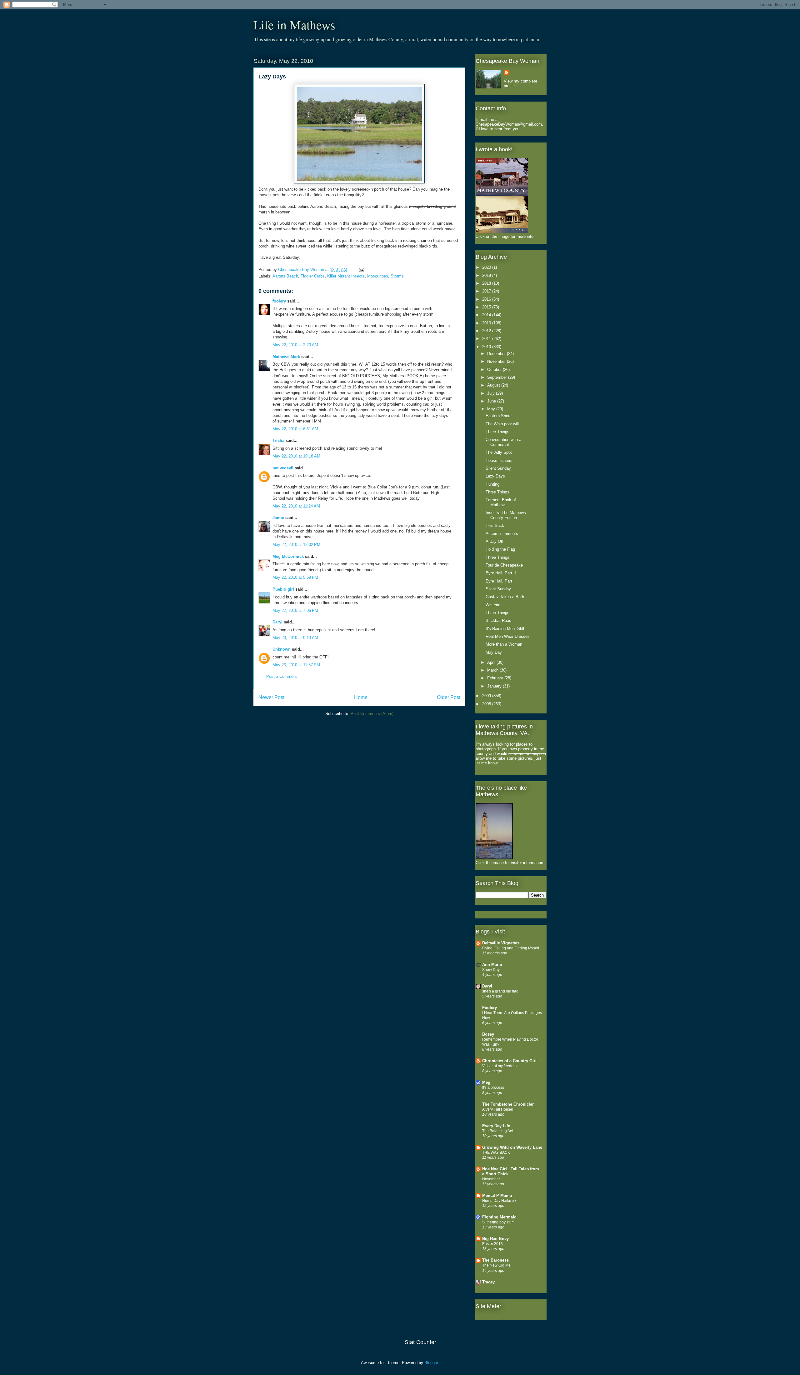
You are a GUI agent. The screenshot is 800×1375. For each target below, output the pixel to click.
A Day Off (494, 541)
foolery (279, 301)
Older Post (448, 697)
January (495, 686)
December (497, 353)
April (492, 662)
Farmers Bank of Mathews (501, 502)
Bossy (488, 1034)
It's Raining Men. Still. (505, 628)
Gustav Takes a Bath (505, 596)
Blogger (431, 1362)
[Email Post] (360, 269)
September (497, 377)
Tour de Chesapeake (504, 565)
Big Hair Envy (495, 1238)
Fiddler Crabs (313, 276)
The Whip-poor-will (502, 424)
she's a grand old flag (500, 991)
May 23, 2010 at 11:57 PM (296, 664)
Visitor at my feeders (499, 1066)
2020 (487, 267)
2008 (487, 704)
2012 (487, 330)
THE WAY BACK (496, 1152)
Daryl (277, 622)
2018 (487, 283)
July (491, 393)
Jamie (278, 517)
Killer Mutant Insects (346, 276)
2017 (487, 291)
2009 (487, 695)
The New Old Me (496, 1265)
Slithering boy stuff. (498, 1222)
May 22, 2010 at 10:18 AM (296, 456)
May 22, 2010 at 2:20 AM (295, 344)
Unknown (281, 649)
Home (361, 697)
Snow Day (491, 970)
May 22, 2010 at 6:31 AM (295, 429)
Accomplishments (502, 533)
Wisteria (493, 604)
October (495, 369)
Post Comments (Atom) (372, 713)
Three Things (497, 431)
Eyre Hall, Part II (501, 573)
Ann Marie (492, 964)
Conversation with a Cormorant (503, 442)
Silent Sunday (498, 468)
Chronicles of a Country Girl (509, 1060)
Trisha (278, 440)
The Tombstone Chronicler (508, 1104)
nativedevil (282, 468)
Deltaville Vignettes (500, 943)
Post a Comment (281, 676)
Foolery (489, 1007)
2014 (487, 314)
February (495, 678)
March (493, 670)
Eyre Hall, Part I (500, 581)
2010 (487, 346)
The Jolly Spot (499, 452)
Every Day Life (496, 1125)
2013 (487, 323)
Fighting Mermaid (499, 1217)
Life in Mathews (294, 24)
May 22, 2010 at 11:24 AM (296, 506)
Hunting (492, 484)
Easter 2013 (492, 1244)
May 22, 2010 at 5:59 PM (295, 577)
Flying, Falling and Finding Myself (510, 948)
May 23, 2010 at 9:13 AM (295, 637)
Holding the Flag (500, 549)
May (491, 409)
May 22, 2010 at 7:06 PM (295, 610)
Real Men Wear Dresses (508, 636)
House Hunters (499, 460)
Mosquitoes (377, 276)
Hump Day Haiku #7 (499, 1200)
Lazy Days (495, 476)
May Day (494, 652)
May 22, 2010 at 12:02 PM (296, 544)
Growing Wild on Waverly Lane (512, 1147)
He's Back (495, 525)
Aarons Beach (285, 276)
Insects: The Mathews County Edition (506, 515)
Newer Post (271, 697)
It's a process (493, 1087)
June (492, 401)
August (494, 385)
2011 (487, 338)
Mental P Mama (497, 1195)
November (497, 361)
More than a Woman (504, 644)
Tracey (488, 1282)
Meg (486, 1082)
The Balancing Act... (499, 1131)
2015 (487, 307)
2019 (487, 275)
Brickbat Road (498, 620)
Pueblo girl (283, 589)
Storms (397, 276)
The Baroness (495, 1260)
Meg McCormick (288, 556)
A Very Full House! (497, 1109)
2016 (487, 299)
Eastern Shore (499, 415)
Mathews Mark (286, 356)
